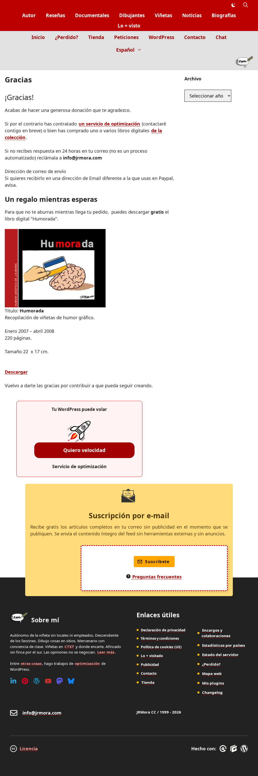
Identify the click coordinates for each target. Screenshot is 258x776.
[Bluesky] (71, 681)
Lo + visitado (152, 655)
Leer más (105, 652)
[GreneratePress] (224, 748)
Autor (29, 15)
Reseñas (55, 15)
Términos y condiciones (160, 638)
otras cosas (31, 663)
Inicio (38, 37)
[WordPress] (36, 681)
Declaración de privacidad (163, 630)
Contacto (195, 37)
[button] (245, 5)
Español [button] (125, 50)
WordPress (161, 37)
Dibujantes (132, 15)
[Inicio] (244, 63)
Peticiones (126, 37)
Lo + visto (129, 25)
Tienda (96, 37)
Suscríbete (157, 561)
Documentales (92, 15)
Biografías (224, 15)
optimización (87, 663)
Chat (221, 37)
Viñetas (163, 15)
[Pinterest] (25, 681)
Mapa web (212, 673)
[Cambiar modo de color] (233, 5)
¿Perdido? (66, 37)
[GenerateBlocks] (234, 748)
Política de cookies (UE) (161, 646)
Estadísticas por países (223, 645)
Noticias (192, 15)
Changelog (212, 692)
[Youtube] (48, 681)
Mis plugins (213, 683)
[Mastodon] (59, 681)
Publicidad (150, 664)
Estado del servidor (220, 654)
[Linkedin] (13, 681)
